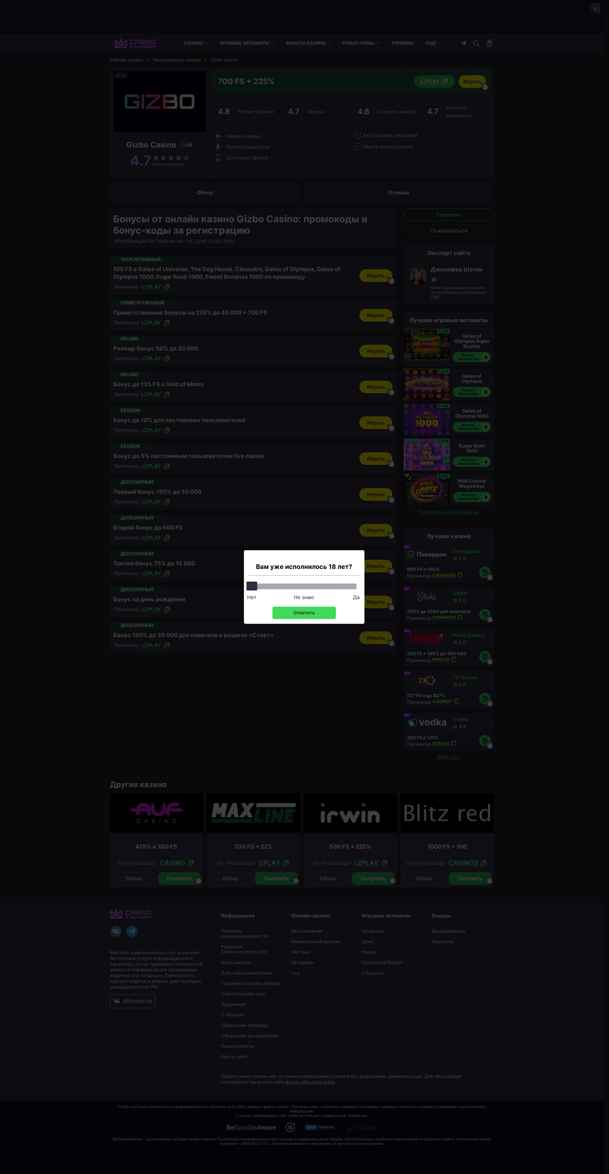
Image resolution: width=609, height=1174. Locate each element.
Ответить (304, 612)
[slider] (251, 586)
